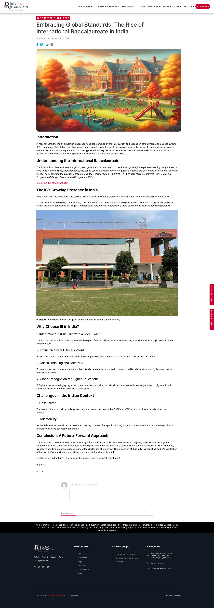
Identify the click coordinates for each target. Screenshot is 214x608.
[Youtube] (48, 566)
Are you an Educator (212, 295)
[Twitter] (42, 44)
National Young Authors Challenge (155, 6)
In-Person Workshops (107, 6)
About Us (188, 6)
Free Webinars (128, 6)
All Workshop (203, 6)
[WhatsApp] (48, 44)
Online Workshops (85, 6)
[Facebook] (38, 44)
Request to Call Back (212, 319)
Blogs (176, 6)
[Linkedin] (43, 566)
